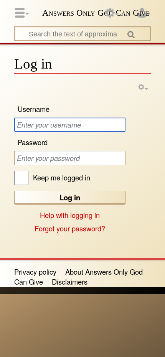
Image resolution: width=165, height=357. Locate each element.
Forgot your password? (70, 228)
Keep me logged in (61, 177)
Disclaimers (69, 282)
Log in (69, 197)
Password (33, 142)
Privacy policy (35, 272)
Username (34, 109)
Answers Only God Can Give (96, 13)
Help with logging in (70, 215)
